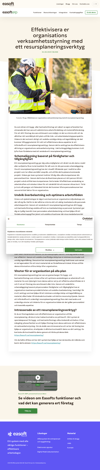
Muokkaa (49, 250)
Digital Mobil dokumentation (48, 452)
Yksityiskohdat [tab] (50, 224)
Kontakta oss (84, 4)
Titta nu (28, 411)
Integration (63, 12)
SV (96, 4)
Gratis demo (91, 12)
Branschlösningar (50, 12)
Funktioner (37, 12)
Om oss (75, 4)
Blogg (68, 4)
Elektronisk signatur (45, 447)
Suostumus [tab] (21, 224)
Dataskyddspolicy (41, 463)
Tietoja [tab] (79, 224)
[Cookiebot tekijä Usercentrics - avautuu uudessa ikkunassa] (83, 218)
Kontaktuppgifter (76, 12)
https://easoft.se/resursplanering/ (29, 335)
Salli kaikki (78, 250)
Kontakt (70, 448)
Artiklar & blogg (73, 439)
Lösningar (60, 4)
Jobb (69, 443)
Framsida (19, 118)
